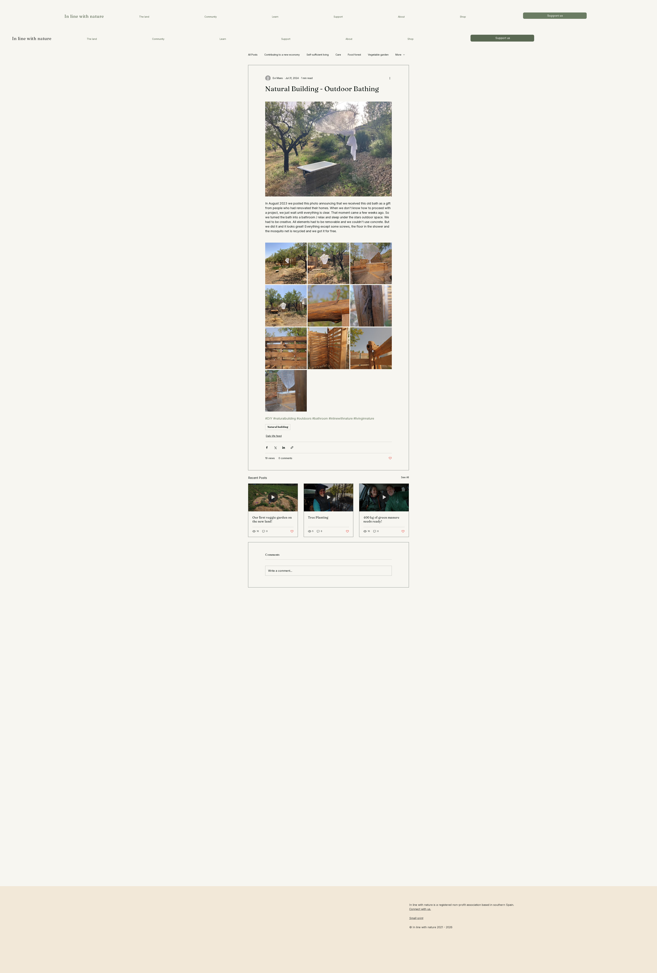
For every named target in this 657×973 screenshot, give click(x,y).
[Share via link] (292, 447)
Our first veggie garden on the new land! (272, 519)
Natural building (277, 426)
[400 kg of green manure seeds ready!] (384, 497)
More (398, 54)
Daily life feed (274, 435)
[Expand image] (286, 263)
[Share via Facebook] (266, 447)
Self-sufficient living (318, 54)
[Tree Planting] (328, 497)
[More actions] (390, 78)
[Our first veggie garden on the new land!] (273, 497)
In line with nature (31, 38)
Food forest (354, 54)
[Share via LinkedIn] (283, 447)
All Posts (252, 54)
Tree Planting (318, 517)
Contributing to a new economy (282, 54)
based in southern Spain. (498, 904)
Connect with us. (420, 909)
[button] (92, 39)
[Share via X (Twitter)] (275, 447)
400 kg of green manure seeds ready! (381, 519)
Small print (416, 918)
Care (338, 54)
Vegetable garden (378, 54)
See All (405, 477)
